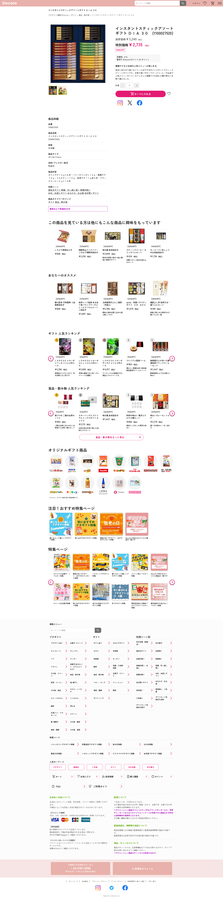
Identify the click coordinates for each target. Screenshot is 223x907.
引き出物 (132, 767)
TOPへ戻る (152, 881)
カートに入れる (140, 94)
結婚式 (76, 767)
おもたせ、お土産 (75, 193)
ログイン (196, 3)
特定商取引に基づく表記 (136, 881)
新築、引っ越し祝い (70, 189)
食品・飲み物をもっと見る (110, 437)
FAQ (64, 834)
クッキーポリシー (117, 881)
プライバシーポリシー (99, 881)
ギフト (51, 201)
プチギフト (57, 767)
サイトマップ (73, 881)
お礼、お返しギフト (57, 193)
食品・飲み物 (61, 201)
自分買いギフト (91, 193)
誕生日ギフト (54, 189)
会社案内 (85, 881)
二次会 (94, 767)
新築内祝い (85, 189)
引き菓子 (150, 767)
